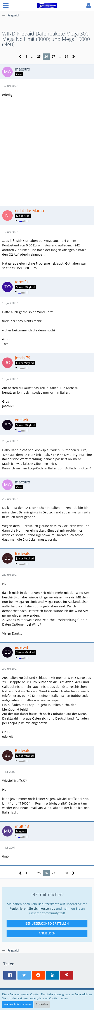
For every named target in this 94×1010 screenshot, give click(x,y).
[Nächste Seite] (73, 56)
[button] (6, 5)
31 (66, 56)
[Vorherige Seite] (20, 56)
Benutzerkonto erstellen (47, 923)
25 (39, 56)
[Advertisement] (47, 151)
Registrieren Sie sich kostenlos (32, 908)
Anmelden (47, 933)
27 (53, 56)
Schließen (42, 1004)
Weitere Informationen (17, 1004)
